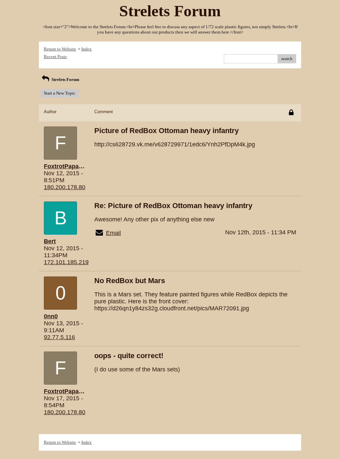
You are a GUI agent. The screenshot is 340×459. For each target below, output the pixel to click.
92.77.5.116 (59, 337)
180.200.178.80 (64, 187)
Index (86, 48)
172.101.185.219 (66, 262)
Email (113, 233)
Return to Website (60, 48)
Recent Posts (55, 56)
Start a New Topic (59, 93)
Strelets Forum (64, 79)
